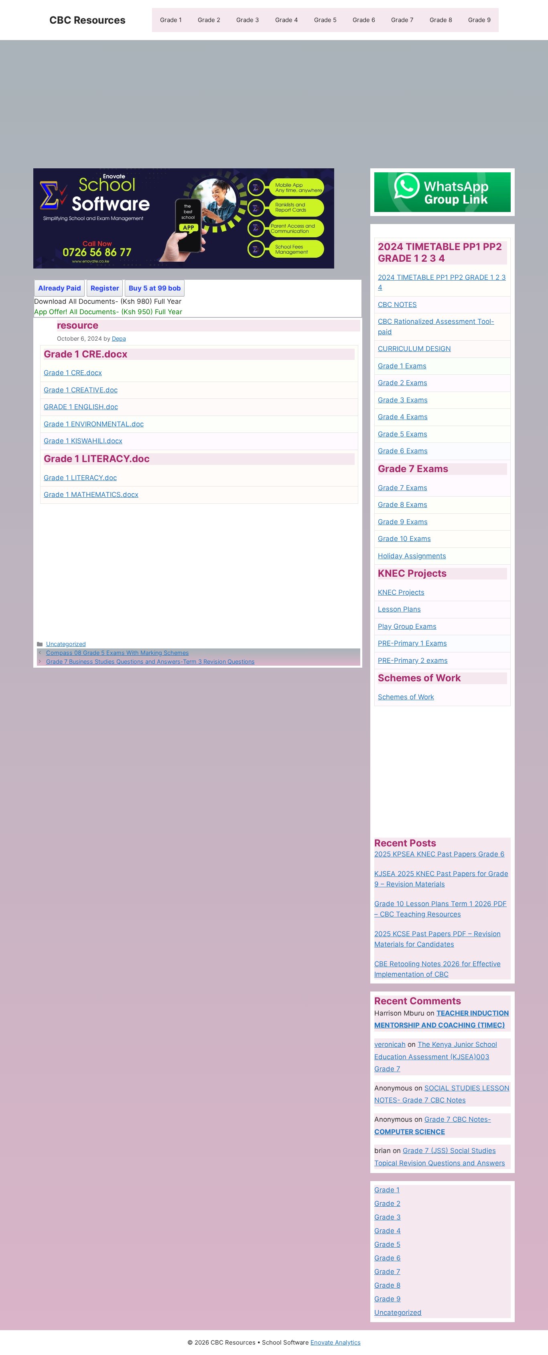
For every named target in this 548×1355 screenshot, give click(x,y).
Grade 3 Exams (403, 400)
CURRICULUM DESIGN (414, 349)
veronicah (390, 1044)
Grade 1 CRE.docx (73, 373)
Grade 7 (402, 20)
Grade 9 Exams (403, 522)
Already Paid (59, 288)
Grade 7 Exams (402, 488)
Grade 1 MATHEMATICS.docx (91, 495)
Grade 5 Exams (402, 434)
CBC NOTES (397, 305)
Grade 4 (286, 20)
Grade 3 (247, 20)
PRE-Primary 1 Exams (412, 643)
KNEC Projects (401, 592)
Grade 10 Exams (404, 539)
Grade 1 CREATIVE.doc (81, 390)
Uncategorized (66, 643)
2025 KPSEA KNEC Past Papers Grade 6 (439, 854)
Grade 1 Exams (402, 366)
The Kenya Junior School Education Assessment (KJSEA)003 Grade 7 (435, 1056)
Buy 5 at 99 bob (155, 288)
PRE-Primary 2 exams (413, 660)
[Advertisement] (274, 100)
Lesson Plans (399, 609)
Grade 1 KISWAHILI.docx (83, 441)
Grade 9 (479, 20)
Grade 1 (171, 20)
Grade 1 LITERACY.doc (80, 478)
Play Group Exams (407, 626)
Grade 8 (441, 20)
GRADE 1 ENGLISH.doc (81, 407)
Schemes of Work (406, 697)
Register (105, 288)
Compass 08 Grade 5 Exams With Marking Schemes (117, 652)
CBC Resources (87, 20)
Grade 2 (209, 20)
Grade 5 (325, 20)
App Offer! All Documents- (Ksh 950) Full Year (108, 312)
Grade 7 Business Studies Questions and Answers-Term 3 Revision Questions (150, 661)
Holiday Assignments (412, 556)
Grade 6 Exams (403, 451)
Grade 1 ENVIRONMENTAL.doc (94, 424)
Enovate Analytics (336, 1342)
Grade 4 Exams (403, 417)
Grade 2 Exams (402, 383)
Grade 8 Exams (402, 505)
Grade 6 (364, 20)
